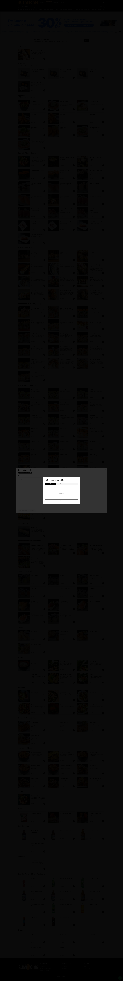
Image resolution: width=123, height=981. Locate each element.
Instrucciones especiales (24, 476)
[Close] (105, 469)
